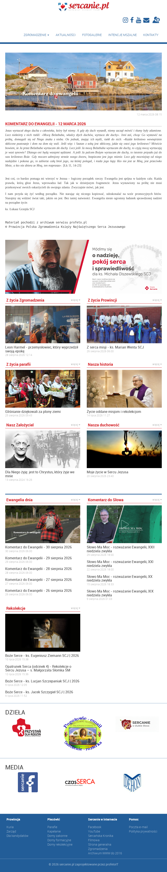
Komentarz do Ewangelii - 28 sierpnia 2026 (38, 569)
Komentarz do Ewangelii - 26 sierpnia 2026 (38, 591)
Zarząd (11, 831)
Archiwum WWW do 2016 (105, 853)
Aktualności (66, 35)
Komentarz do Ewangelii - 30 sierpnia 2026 (38, 547)
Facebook (94, 827)
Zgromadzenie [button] (35, 35)
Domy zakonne (57, 836)
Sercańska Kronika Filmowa (100, 838)
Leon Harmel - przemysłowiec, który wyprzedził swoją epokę (41, 349)
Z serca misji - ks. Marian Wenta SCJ (115, 347)
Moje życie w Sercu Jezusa (107, 472)
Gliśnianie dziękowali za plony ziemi (33, 412)
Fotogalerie (92, 35)
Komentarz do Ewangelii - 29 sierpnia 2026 (38, 558)
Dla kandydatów (17, 836)
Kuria (10, 827)
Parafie (52, 827)
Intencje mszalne (122, 35)
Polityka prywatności (143, 831)
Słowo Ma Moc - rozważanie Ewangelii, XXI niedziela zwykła (120, 564)
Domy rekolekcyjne (59, 844)
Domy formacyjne (59, 840)
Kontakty (151, 35)
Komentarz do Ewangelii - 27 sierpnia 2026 (38, 580)
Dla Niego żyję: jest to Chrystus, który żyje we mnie (39, 474)
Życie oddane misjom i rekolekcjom (114, 412)
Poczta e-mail (138, 827)
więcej (75, 300)
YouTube (94, 831)
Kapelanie (54, 831)
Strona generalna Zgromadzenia (99, 846)
